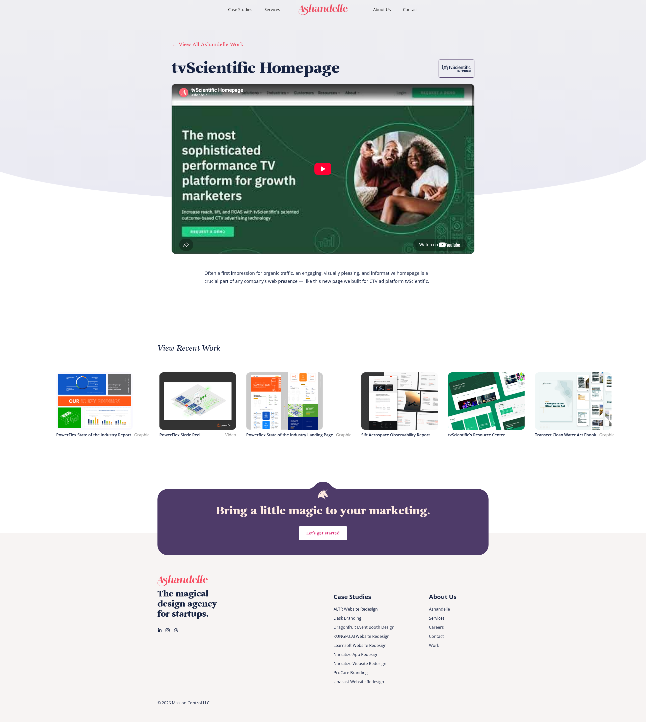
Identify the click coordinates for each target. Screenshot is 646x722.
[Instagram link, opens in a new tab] (168, 630)
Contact (410, 9)
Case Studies (240, 9)
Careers (436, 627)
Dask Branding (347, 618)
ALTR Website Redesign (356, 609)
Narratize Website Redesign (360, 663)
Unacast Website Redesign (359, 681)
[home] (323, 9)
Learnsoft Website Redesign (360, 645)
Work (434, 645)
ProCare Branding (351, 672)
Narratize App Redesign (356, 654)
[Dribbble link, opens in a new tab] (176, 630)
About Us (382, 9)
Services (272, 9)
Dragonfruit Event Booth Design (364, 627)
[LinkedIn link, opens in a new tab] (160, 630)
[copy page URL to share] (483, 90)
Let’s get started (323, 533)
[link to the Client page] (456, 68)
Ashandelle (439, 609)
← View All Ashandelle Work (207, 44)
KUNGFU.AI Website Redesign (362, 636)
